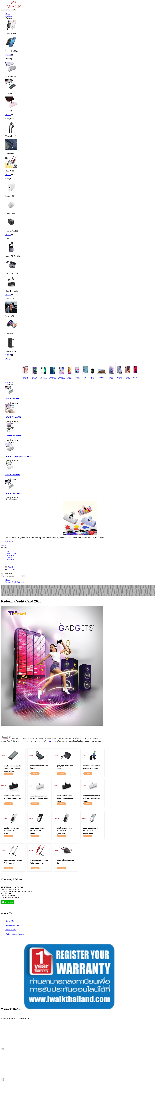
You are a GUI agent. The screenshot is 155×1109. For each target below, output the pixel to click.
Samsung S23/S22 (111, 378)
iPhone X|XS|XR (69, 378)
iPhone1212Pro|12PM (52, 378)
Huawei (135, 377)
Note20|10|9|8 (127, 378)
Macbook (101, 377)
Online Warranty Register (14, 934)
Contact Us (9, 921)
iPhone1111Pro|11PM (61, 378)
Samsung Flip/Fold (119, 378)
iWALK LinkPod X (13, 398)
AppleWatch (92, 378)
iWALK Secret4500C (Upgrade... (18, 456)
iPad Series (85, 378)
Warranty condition (12, 925)
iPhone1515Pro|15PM (25, 378)
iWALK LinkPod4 (12, 475)
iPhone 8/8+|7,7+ (77, 378)
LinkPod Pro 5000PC (13, 436)
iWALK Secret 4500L (13, 417)
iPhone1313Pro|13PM (43, 378)
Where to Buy (10, 930)
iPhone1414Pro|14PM (34, 378)
